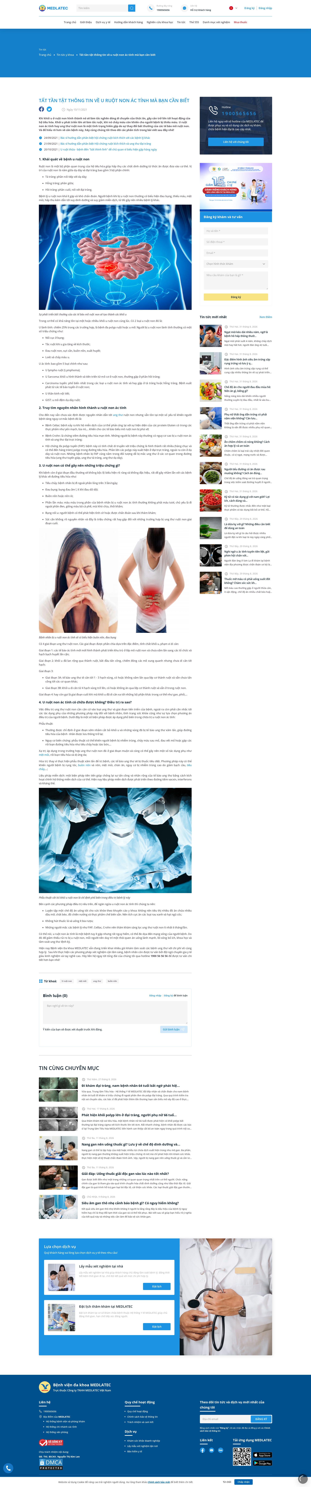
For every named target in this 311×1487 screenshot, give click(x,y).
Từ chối (227, 1481)
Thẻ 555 (194, 22)
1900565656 (49, 1411)
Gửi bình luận (171, 1029)
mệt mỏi (44, 755)
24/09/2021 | (97, 138)
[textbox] (236, 264)
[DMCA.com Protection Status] (51, 1464)
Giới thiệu (86, 22)
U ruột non (67, 981)
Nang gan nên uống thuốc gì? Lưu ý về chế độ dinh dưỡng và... (131, 1144)
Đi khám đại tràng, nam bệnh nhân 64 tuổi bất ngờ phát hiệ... (131, 1085)
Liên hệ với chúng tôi (236, 142)
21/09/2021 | (97, 143)
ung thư (118, 415)
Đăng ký (249, 8)
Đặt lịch (156, 1286)
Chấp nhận (244, 1481)
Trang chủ (45, 55)
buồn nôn (84, 765)
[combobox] (236, 264)
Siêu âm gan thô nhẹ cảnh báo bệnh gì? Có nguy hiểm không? (130, 1203)
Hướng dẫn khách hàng (128, 22)
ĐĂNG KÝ (261, 1419)
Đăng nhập (265, 8)
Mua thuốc (240, 22)
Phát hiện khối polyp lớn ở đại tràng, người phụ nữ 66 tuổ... (129, 1115)
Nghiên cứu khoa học (160, 22)
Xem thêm (265, 317)
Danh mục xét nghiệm (216, 22)
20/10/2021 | (100, 149)
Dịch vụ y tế (103, 22)
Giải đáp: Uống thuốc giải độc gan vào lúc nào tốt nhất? (125, 1173)
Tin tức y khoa (65, 55)
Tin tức (181, 22)
